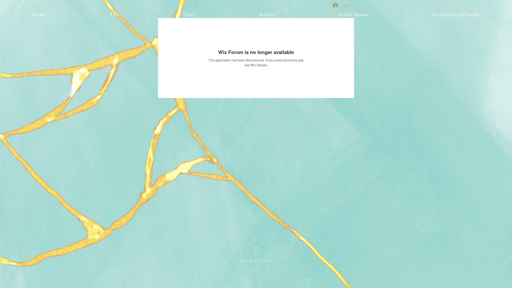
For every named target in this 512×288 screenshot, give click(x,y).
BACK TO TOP (256, 261)
